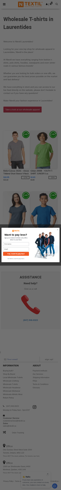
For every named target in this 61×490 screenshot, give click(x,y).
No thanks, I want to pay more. (16, 258)
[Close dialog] (57, 229)
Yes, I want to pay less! (16, 254)
